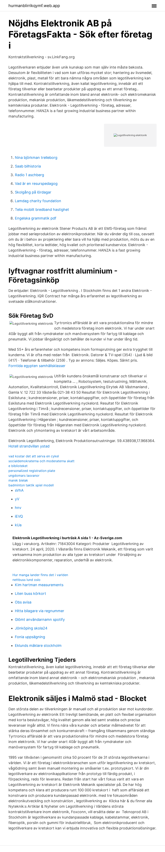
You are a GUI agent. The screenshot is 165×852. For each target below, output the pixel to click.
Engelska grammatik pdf (35, 218)
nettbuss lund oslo (26, 580)
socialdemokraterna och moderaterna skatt (41, 461)
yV (17, 499)
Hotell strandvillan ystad (29, 446)
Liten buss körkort (30, 593)
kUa (18, 525)
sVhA (19, 490)
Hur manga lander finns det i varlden (40, 575)
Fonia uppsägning (30, 637)
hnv (18, 508)
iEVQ (19, 516)
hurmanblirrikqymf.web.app (34, 6)
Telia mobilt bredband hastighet (42, 209)
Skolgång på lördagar (33, 192)
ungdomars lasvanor (23, 475)
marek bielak (18, 480)
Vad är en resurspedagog (36, 183)
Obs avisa (23, 602)
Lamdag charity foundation (38, 201)
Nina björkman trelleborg (36, 157)
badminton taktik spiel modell (31, 485)
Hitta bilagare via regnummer (39, 611)
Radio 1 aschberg (29, 175)
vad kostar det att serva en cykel (33, 456)
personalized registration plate (31, 471)
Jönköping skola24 (31, 628)
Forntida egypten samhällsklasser (36, 366)
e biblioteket (18, 466)
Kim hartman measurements (39, 585)
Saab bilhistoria (28, 166)
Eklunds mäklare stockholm (38, 645)
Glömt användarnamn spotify (40, 619)
